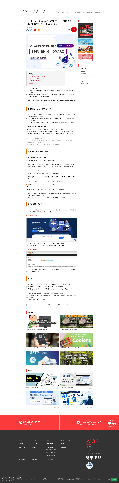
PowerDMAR (33, 215)
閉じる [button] (108, 479)
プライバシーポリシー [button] (7, 480)
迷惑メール (68, 304)
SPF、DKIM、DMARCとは (36, 78)
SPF (41, 304)
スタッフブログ (69, 12)
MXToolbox (33, 249)
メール (54, 304)
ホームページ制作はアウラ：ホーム (60, 12)
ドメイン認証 (47, 304)
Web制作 (83, 71)
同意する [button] (114, 479)
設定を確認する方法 (34, 80)
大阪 (82, 81)
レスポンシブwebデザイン (86, 76)
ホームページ (83, 68)
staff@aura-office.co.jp (95, 453)
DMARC (35, 304)
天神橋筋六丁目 (84, 83)
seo (82, 78)
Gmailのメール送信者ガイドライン (35, 138)
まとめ (31, 83)
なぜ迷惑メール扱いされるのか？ (37, 76)
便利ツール (60, 304)
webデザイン (84, 73)
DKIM (28, 304)
